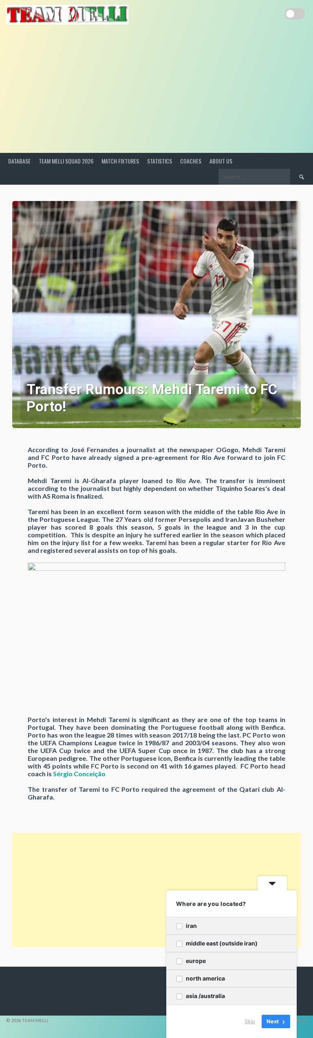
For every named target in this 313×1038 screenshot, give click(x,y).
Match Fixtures (120, 161)
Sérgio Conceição (79, 773)
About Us (220, 161)
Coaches (190, 161)
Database (19, 161)
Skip (250, 1021)
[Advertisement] (156, 92)
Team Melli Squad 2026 (66, 161)
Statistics (159, 161)
